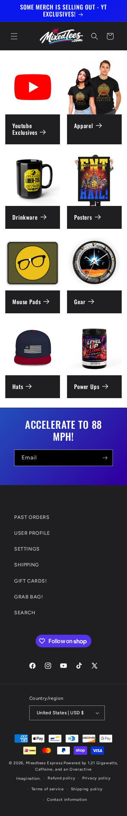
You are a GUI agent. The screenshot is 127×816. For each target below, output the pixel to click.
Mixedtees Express (44, 763)
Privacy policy (96, 778)
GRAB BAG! (28, 597)
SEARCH (25, 613)
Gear (79, 302)
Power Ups (86, 386)
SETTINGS (27, 549)
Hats (17, 386)
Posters (83, 217)
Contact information (67, 799)
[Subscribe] (105, 458)
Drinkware (25, 217)
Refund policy (61, 778)
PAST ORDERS (32, 517)
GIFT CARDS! (30, 581)
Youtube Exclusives (24, 129)
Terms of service (47, 789)
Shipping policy (87, 789)
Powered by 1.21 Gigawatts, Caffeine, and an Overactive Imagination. (67, 771)
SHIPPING (26, 565)
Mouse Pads (26, 302)
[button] (14, 36)
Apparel (83, 126)
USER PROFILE (32, 533)
